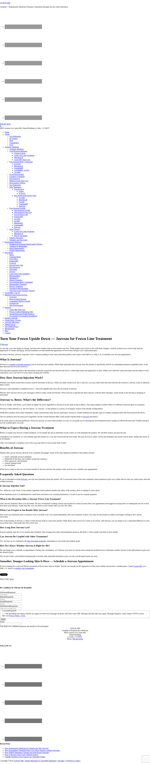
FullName (7, 592)
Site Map (61, 761)
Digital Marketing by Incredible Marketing (40, 761)
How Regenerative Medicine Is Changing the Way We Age (27, 748)
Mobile (6, 597)
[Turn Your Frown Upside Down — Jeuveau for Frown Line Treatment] (4, 344)
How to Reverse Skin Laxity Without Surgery (22, 755)
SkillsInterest (8, 606)
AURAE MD (5, 3)
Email (6, 602)
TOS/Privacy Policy (73, 761)
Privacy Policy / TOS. (17, 616)
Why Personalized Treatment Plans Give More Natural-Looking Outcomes (32, 750)
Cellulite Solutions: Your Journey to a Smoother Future (25, 757)
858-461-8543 (5, 124)
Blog (11, 579)
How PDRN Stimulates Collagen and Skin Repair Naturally (27, 753)
